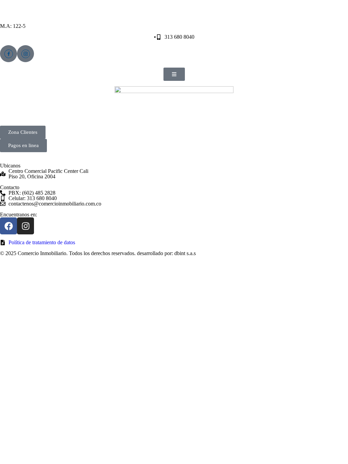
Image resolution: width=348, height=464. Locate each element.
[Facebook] (8, 225)
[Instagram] (25, 225)
